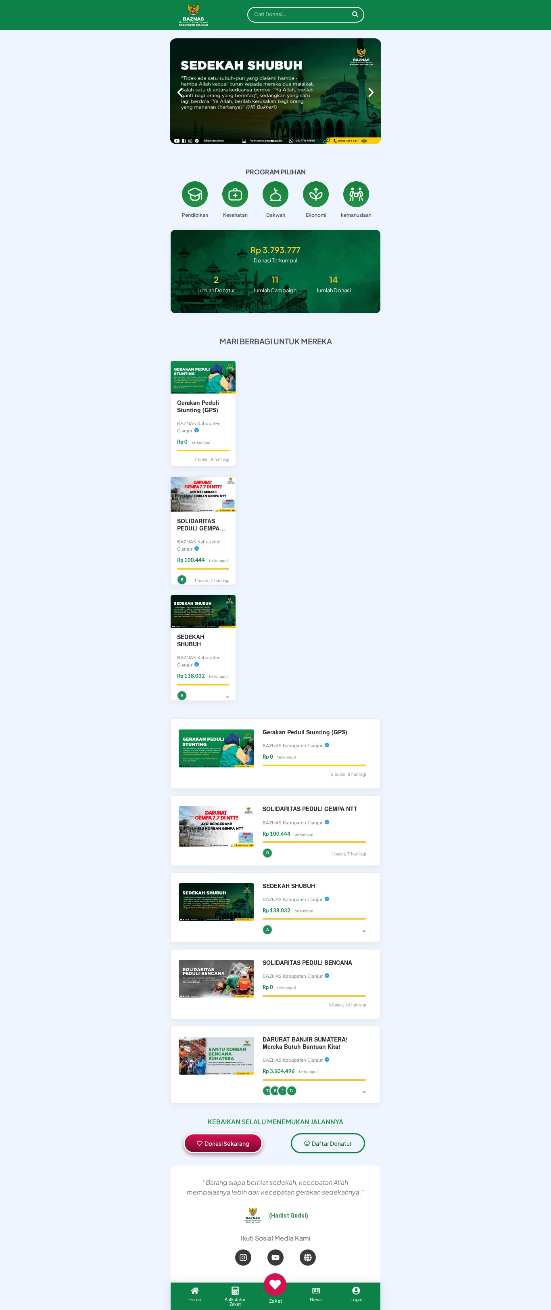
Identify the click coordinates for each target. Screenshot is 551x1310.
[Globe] (308, 1257)
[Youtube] (275, 1257)
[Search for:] (305, 16)
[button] (180, 92)
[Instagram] (243, 1257)
